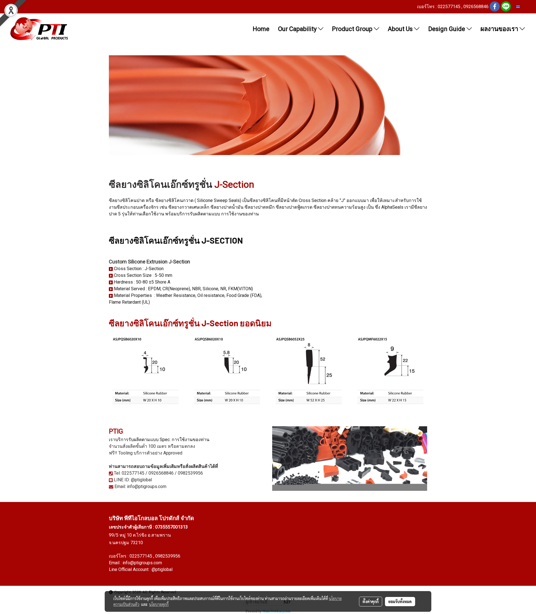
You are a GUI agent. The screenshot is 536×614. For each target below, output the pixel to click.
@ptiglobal (162, 569)
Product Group (353, 28)
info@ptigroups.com (142, 562)
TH (522, 6)
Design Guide (447, 28)
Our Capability (298, 28)
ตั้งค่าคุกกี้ (371, 601)
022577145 (141, 556)
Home (261, 28)
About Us (401, 28)
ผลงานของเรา (500, 28)
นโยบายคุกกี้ (159, 604)
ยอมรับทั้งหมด (400, 601)
